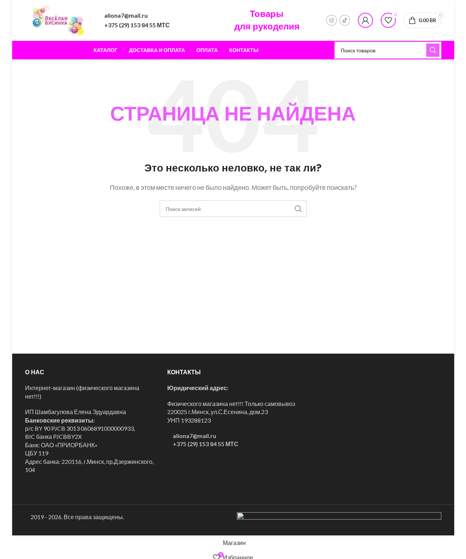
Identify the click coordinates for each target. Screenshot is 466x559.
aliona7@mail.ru (126, 15)
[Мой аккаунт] (365, 20)
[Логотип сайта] (58, 19)
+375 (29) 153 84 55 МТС (137, 24)
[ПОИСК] (432, 50)
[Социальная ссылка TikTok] (344, 20)
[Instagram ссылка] (331, 20)
